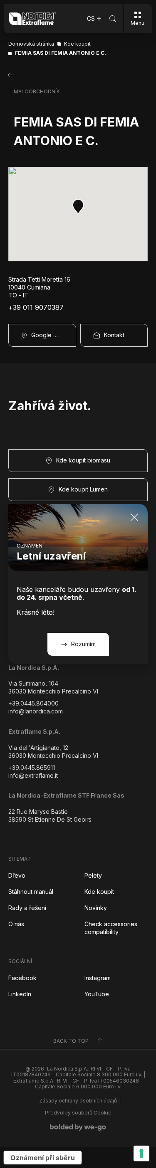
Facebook (22, 977)
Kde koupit (99, 891)
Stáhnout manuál (30, 891)
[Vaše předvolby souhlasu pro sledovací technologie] (141, 1153)
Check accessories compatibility (110, 927)
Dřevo (16, 875)
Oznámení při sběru (42, 1157)
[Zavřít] (134, 517)
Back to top (71, 1041)
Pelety (93, 875)
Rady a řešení (27, 907)
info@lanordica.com (35, 711)
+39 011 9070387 (36, 307)
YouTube (96, 994)
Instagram (97, 977)
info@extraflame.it (33, 775)
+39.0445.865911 (31, 767)
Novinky (95, 907)
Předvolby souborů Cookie (78, 1113)
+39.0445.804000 (33, 703)
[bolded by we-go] (78, 1127)
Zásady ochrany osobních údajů (78, 1101)
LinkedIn (19, 994)
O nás (16, 923)
